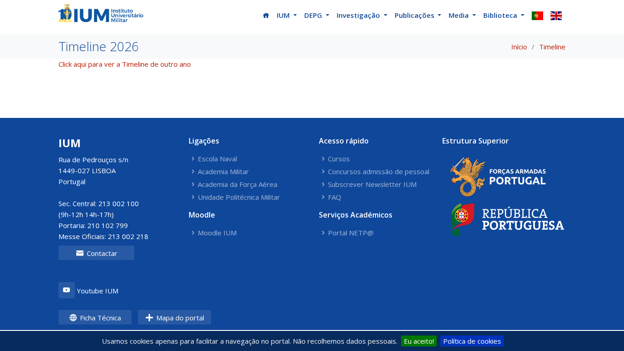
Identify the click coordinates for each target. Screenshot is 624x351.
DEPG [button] (314, 15)
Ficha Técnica (99, 317)
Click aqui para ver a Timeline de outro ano (124, 64)
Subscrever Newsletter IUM (372, 184)
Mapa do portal (179, 317)
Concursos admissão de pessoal (378, 171)
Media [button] (460, 15)
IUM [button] (284, 15)
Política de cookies (472, 341)
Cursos (339, 158)
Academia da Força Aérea (237, 184)
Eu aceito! (419, 341)
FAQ (334, 197)
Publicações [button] (415, 15)
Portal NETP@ (351, 232)
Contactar (101, 253)
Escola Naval (217, 158)
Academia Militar (223, 171)
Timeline (552, 46)
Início (519, 46)
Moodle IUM (217, 232)
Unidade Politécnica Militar (239, 197)
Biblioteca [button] (501, 15)
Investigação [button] (359, 15)
